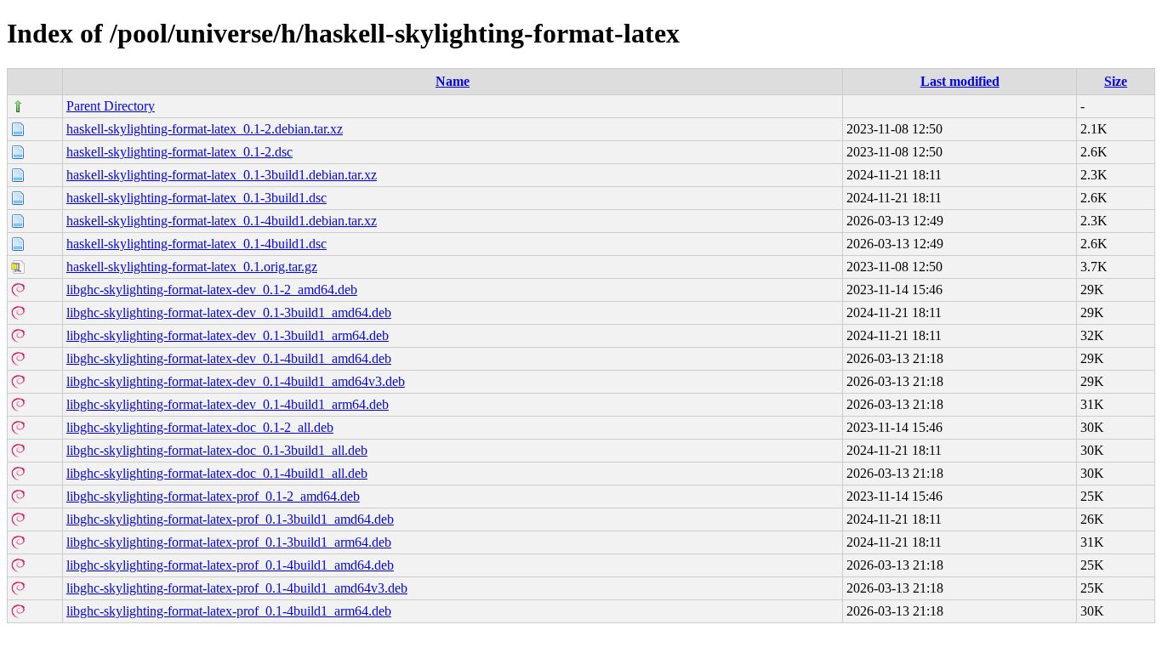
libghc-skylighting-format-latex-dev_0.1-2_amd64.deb (211, 289)
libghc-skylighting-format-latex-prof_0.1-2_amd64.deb (213, 496)
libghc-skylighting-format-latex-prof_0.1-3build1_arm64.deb (228, 542)
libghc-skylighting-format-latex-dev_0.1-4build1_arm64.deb (227, 404)
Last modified (960, 81)
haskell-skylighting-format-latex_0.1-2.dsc (179, 152)
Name (453, 81)
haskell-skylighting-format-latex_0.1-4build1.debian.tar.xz (221, 220)
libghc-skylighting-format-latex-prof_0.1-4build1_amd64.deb (230, 565)
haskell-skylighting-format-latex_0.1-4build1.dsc (196, 243)
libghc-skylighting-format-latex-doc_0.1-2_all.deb (199, 427)
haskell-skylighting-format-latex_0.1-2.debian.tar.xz (204, 129)
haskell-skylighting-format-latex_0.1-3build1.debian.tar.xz (221, 175)
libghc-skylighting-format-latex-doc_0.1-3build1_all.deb (216, 450)
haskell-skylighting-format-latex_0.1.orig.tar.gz (191, 266)
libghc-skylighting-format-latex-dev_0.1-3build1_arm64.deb (227, 335)
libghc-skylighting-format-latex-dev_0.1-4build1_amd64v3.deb (235, 381)
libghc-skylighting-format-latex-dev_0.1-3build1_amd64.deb (228, 312)
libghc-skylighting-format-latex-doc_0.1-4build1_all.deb (216, 473)
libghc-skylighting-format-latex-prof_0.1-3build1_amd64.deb (230, 519)
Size (1115, 81)
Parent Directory (110, 106)
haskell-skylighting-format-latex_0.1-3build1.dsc (196, 197)
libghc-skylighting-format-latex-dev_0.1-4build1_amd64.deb (228, 358)
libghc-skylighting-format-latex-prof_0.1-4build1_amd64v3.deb (236, 588)
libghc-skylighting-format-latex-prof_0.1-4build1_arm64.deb (228, 611)
